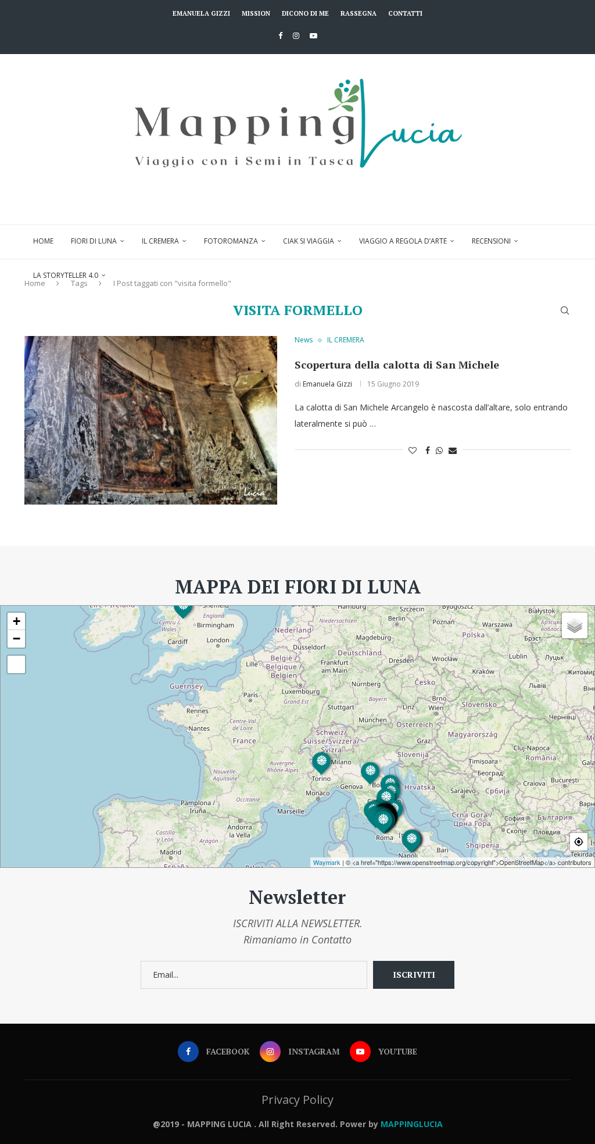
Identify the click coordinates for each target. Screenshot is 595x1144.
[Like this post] (412, 450)
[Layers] (574, 625)
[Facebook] (280, 35)
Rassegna (358, 13)
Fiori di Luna (94, 241)
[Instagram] (296, 35)
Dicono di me (305, 13)
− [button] (16, 638)
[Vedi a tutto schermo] (16, 664)
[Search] (565, 310)
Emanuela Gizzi (201, 13)
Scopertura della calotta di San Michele (397, 364)
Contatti (405, 13)
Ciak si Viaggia (308, 241)
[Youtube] (313, 35)
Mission (256, 13)
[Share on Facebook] (427, 450)
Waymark (326, 862)
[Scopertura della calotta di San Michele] (150, 420)
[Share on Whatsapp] (439, 450)
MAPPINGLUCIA (412, 1123)
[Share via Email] (453, 450)
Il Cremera (160, 241)
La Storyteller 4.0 (65, 275)
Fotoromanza (231, 241)
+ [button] (16, 621)
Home (43, 241)
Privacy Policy (297, 1099)
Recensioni (491, 241)
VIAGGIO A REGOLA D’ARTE (403, 241)
